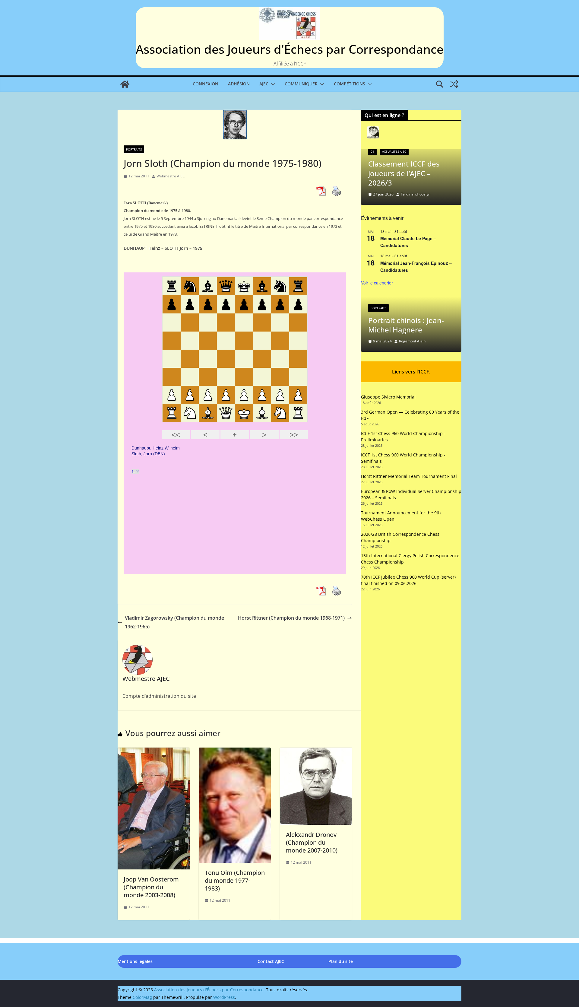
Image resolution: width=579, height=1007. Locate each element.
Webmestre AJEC (171, 176)
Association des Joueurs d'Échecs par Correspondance (290, 49)
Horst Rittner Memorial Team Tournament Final (409, 476)
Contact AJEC (271, 961)
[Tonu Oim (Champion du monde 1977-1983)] (235, 751)
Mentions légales (135, 961)
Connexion (205, 84)
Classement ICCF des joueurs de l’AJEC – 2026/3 (404, 173)
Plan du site (340, 961)
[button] (271, 84)
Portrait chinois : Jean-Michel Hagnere (406, 325)
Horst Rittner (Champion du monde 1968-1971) (291, 618)
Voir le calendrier (377, 283)
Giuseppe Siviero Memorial (388, 397)
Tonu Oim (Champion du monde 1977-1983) (235, 880)
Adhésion (239, 84)
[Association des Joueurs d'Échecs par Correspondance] (125, 84)
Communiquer (301, 84)
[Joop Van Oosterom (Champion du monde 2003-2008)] (154, 751)
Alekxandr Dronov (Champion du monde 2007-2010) (311, 842)
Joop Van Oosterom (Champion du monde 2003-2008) (151, 887)
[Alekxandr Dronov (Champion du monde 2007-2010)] (316, 751)
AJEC (263, 84)
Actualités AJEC (394, 151)
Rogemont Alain (412, 341)
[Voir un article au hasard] (454, 84)
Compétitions (349, 84)
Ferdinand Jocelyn (415, 194)
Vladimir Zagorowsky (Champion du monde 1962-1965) (174, 622)
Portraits (134, 149)
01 (372, 151)
